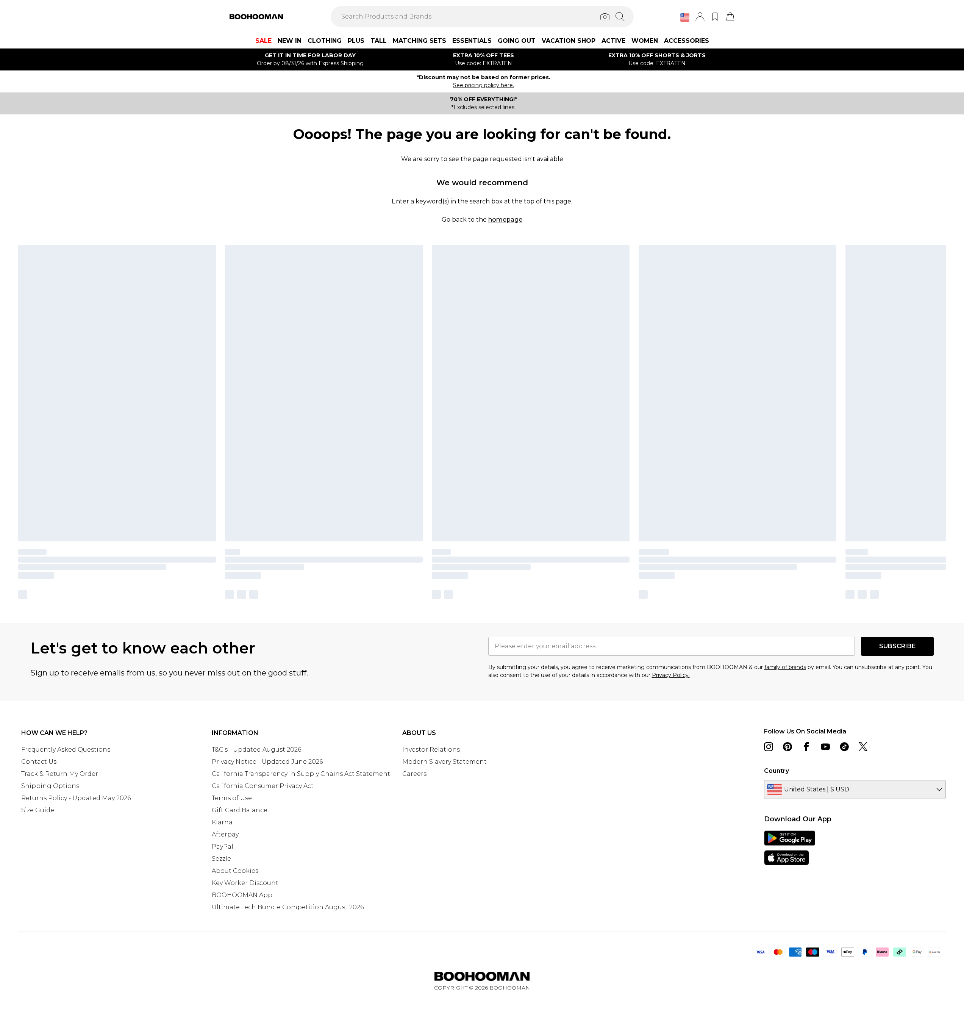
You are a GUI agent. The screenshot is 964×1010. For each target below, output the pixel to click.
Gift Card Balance (239, 810)
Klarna (222, 822)
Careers (414, 773)
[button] (684, 17)
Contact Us (38, 761)
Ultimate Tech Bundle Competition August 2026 (288, 907)
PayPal (222, 846)
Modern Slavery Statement (444, 761)
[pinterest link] (787, 746)
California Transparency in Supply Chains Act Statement (301, 773)
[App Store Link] (789, 847)
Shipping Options (50, 786)
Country (776, 770)
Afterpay (225, 834)
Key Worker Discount (245, 882)
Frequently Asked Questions (65, 749)
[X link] (863, 746)
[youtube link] (825, 746)
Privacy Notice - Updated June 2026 (267, 761)
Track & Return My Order (59, 773)
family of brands (785, 667)
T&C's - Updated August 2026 (256, 749)
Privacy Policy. (671, 675)
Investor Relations (431, 749)
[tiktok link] (844, 746)
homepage (505, 219)
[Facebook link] (806, 746)
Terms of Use (232, 798)
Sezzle (221, 858)
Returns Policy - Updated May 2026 (76, 798)
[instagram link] (768, 746)
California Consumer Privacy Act (263, 786)
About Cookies (235, 870)
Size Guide (37, 810)
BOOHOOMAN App (242, 895)
